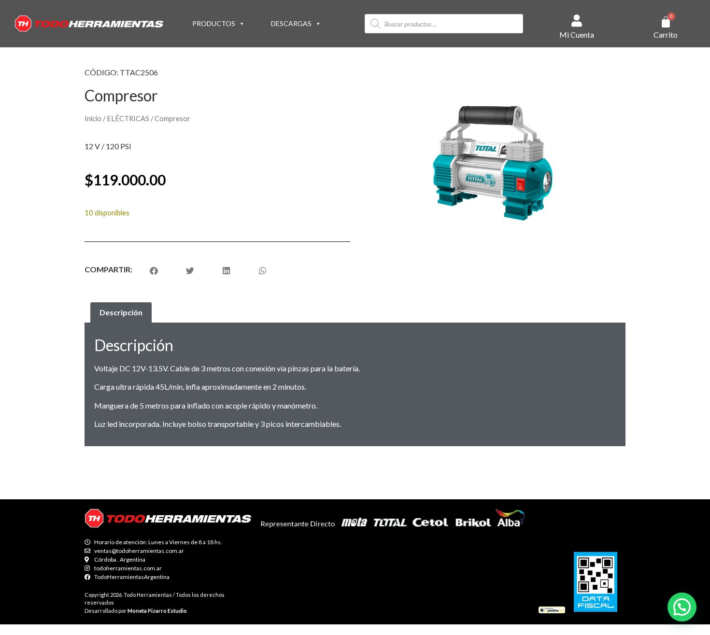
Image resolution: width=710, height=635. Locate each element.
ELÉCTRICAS (128, 118)
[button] (681, 607)
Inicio (93, 118)
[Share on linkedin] (226, 271)
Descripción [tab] (120, 312)
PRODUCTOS (213, 23)
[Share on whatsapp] (262, 271)
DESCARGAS (291, 23)
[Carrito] (665, 22)
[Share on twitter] (190, 271)
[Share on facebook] (154, 271)
